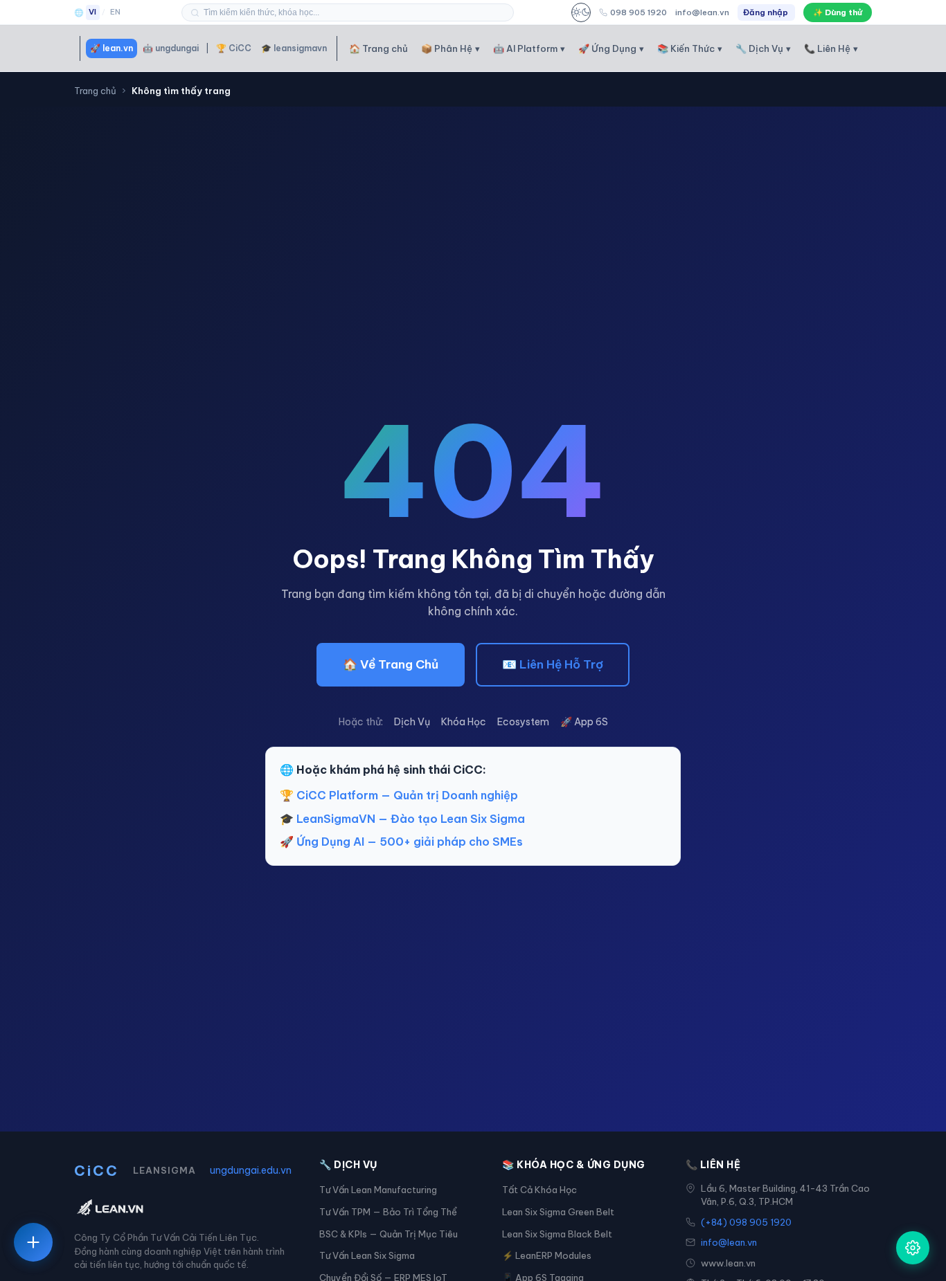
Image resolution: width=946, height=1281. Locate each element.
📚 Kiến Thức (689, 48)
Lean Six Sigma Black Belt (557, 1233)
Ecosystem (523, 722)
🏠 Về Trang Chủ (390, 664)
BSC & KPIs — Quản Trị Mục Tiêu (388, 1233)
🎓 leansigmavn (294, 48)
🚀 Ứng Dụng (611, 48)
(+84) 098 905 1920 (746, 1222)
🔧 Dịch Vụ (763, 48)
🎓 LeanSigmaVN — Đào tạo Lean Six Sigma (402, 819)
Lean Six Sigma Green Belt (558, 1211)
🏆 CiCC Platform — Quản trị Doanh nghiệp (399, 795)
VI (93, 12)
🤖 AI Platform (529, 48)
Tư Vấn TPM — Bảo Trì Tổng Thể (388, 1211)
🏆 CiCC (233, 48)
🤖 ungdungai (171, 48)
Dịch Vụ (412, 722)
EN (115, 12)
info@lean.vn (702, 12)
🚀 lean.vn (111, 48)
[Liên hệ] (33, 1242)
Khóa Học (463, 722)
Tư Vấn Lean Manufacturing (378, 1189)
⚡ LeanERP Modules (546, 1255)
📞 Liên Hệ (831, 48)
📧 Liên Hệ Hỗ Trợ (552, 664)
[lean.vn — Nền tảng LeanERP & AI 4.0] (183, 1208)
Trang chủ (95, 90)
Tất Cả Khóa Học (539, 1189)
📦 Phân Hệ (450, 48)
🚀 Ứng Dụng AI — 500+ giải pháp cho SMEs (401, 841)
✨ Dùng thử (837, 12)
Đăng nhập (765, 12)
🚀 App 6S (584, 722)
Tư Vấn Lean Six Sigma (367, 1255)
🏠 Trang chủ (378, 48)
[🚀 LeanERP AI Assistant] (912, 1247)
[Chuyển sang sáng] (581, 12)
